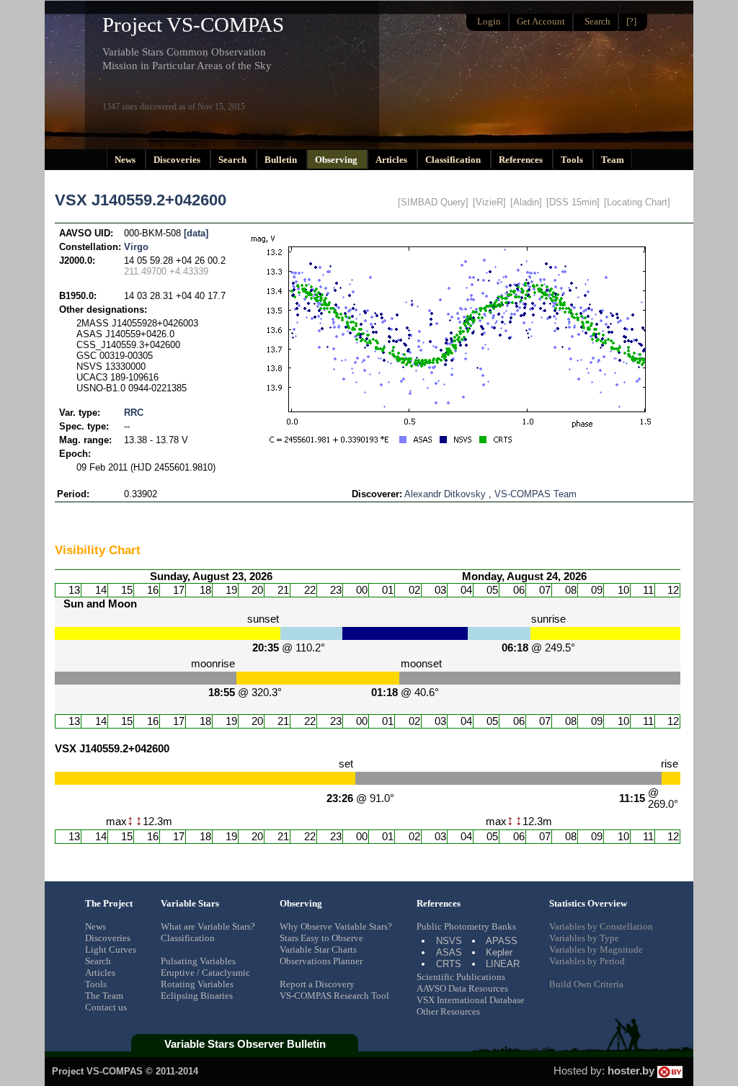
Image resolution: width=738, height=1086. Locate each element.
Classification (454, 159)
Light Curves (110, 949)
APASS (501, 940)
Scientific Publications (461, 976)
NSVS (449, 940)
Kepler (499, 952)
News (126, 159)
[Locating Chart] (637, 202)
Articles (392, 159)
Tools (573, 159)
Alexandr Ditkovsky (445, 494)
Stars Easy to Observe (321, 938)
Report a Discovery (317, 984)
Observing (337, 159)
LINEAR (503, 963)
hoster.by (632, 1071)
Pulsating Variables (198, 961)
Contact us (106, 1007)
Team (612, 159)
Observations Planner (321, 961)
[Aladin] (526, 202)
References (522, 159)
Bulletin (281, 159)
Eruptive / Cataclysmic (205, 972)
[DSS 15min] (573, 202)
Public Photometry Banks (466, 926)
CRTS (448, 963)
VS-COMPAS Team (535, 494)
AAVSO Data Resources (462, 988)
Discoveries (178, 159)
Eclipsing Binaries (197, 995)
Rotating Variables (197, 984)
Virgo (136, 246)
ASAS (449, 952)
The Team (104, 995)
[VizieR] (489, 202)
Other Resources (448, 1011)
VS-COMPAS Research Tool (334, 995)
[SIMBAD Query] (433, 202)
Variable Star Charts (318, 949)
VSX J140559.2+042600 (140, 200)
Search (233, 159)
